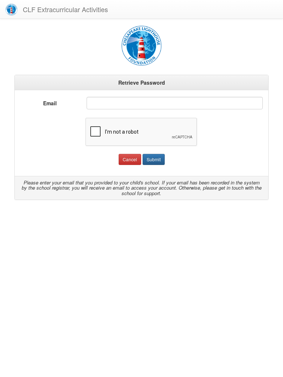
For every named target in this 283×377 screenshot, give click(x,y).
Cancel (130, 159)
